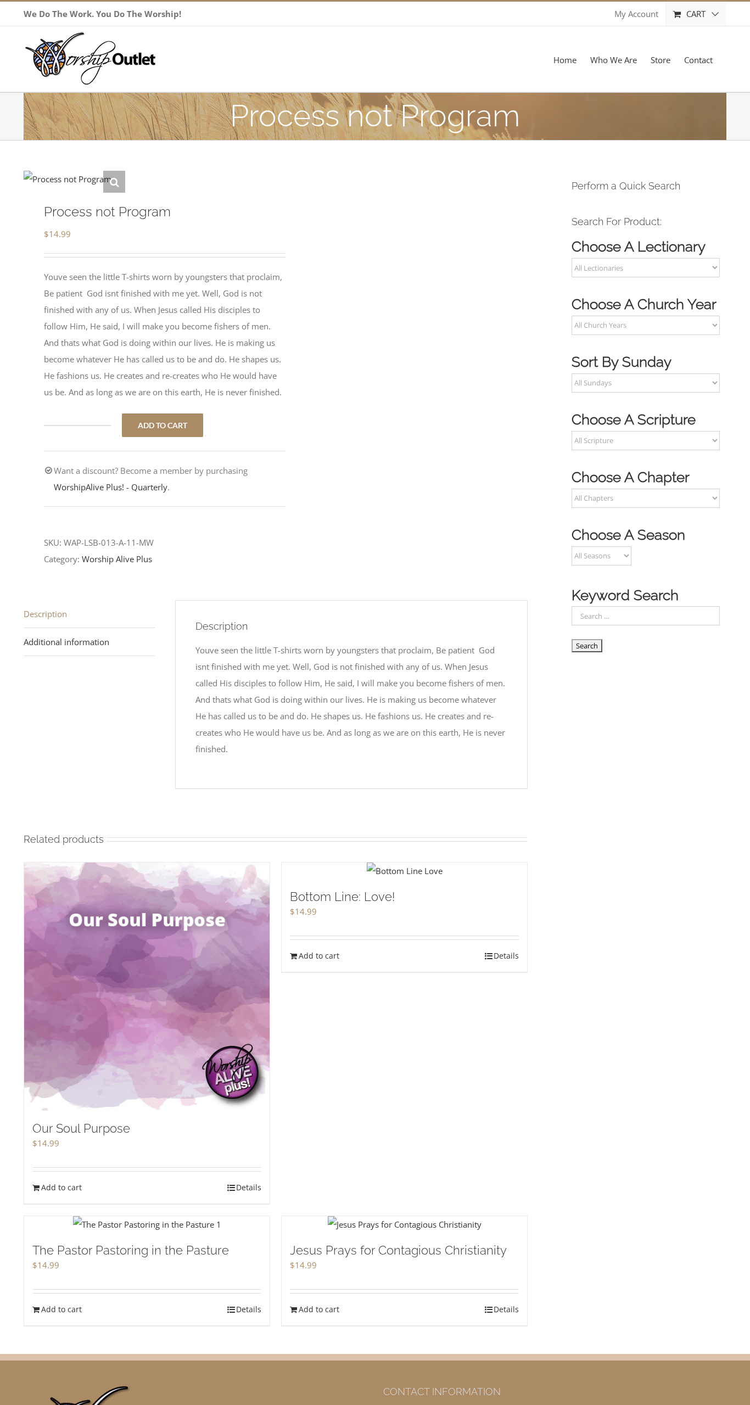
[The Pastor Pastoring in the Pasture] (147, 1224)
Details (248, 1187)
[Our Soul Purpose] (147, 987)
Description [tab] (45, 613)
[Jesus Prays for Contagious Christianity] (404, 1224)
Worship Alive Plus (117, 558)
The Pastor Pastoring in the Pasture (130, 1250)
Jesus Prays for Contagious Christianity (398, 1250)
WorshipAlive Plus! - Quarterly (110, 487)
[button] (114, 182)
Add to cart (162, 425)
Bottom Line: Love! (342, 896)
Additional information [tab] (66, 641)
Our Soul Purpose (81, 1128)
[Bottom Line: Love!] (404, 871)
